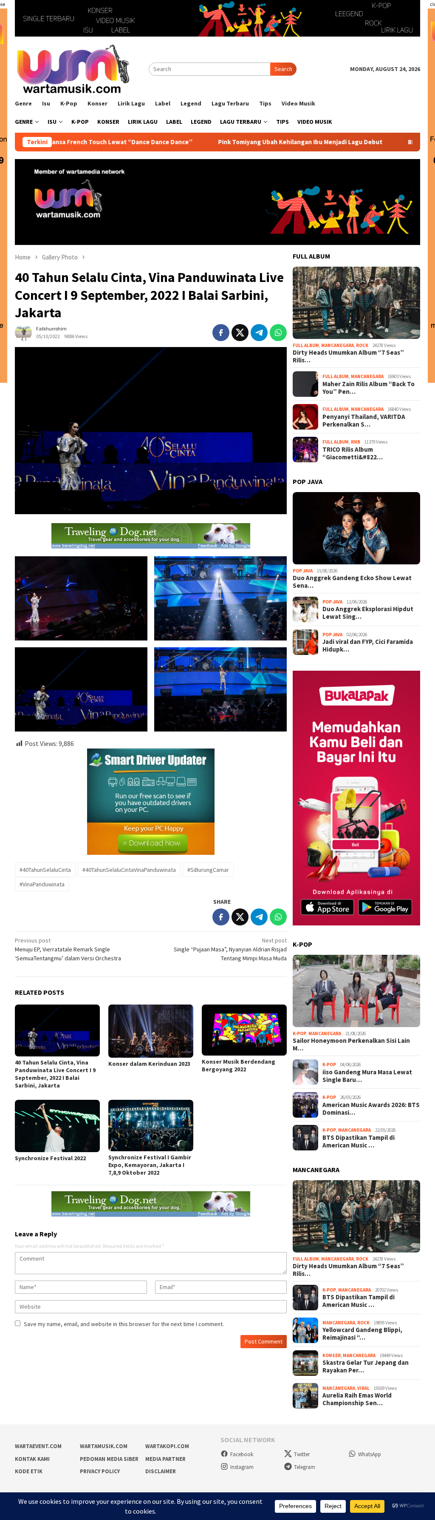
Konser (331, 1355)
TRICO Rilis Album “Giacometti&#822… (352, 453)
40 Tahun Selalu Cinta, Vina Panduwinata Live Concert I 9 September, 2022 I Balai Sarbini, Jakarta (55, 1074)
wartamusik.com (103, 1446)
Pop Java (303, 571)
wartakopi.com (167, 1446)
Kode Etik (28, 1471)
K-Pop (299, 1033)
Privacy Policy (100, 1471)
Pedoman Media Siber (109, 1459)
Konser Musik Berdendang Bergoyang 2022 (238, 1065)
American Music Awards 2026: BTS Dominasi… (371, 1108)
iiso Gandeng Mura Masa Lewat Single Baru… (367, 1076)
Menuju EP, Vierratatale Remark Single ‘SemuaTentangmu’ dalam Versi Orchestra (68, 949)
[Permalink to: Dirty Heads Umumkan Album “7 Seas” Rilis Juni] (356, 303)
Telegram (304, 1467)
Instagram (242, 1467)
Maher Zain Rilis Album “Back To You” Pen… (368, 388)
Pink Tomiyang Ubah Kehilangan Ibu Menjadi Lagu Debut (247, 142)
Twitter (302, 1454)
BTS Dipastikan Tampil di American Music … (358, 1141)
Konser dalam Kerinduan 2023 (149, 1063)
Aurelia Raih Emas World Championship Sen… (357, 1399)
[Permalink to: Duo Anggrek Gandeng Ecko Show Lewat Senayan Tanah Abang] (356, 528)
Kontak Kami (32, 1459)
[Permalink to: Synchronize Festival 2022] (57, 1126)
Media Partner (165, 1459)
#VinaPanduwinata (42, 884)
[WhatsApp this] (278, 332)
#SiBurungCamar (208, 870)
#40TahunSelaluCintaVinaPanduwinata (129, 870)
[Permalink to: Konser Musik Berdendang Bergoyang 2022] (244, 1030)
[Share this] (220, 332)
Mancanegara (337, 345)
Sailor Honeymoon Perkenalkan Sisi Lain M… (351, 1044)
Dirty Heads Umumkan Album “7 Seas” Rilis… (348, 356)
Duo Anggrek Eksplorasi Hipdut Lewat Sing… (367, 613)
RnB (355, 442)
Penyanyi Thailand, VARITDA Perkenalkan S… (363, 420)
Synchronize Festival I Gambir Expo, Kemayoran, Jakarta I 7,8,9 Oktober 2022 (149, 1164)
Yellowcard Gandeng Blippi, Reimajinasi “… (362, 1333)
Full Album (306, 345)
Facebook (241, 1454)
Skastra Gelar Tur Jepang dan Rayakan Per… (365, 1366)
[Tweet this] (240, 332)
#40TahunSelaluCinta (45, 870)
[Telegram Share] (259, 332)
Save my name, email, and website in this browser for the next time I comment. (124, 1324)
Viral (363, 1388)
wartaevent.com (38, 1446)
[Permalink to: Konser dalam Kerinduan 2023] (150, 1031)
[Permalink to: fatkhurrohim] (23, 332)
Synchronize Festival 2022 (50, 1158)
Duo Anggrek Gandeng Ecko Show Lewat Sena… (352, 581)
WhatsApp (369, 1454)
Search (283, 69)
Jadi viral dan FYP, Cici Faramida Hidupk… (367, 645)
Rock (362, 345)
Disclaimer (160, 1471)
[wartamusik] (74, 68)
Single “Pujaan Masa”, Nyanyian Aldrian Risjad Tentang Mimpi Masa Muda (230, 949)
